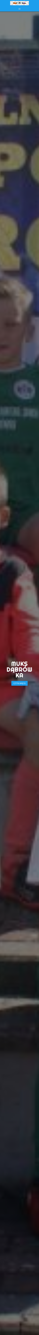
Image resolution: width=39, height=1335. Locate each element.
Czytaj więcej (19, 683)
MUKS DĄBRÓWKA (19, 669)
